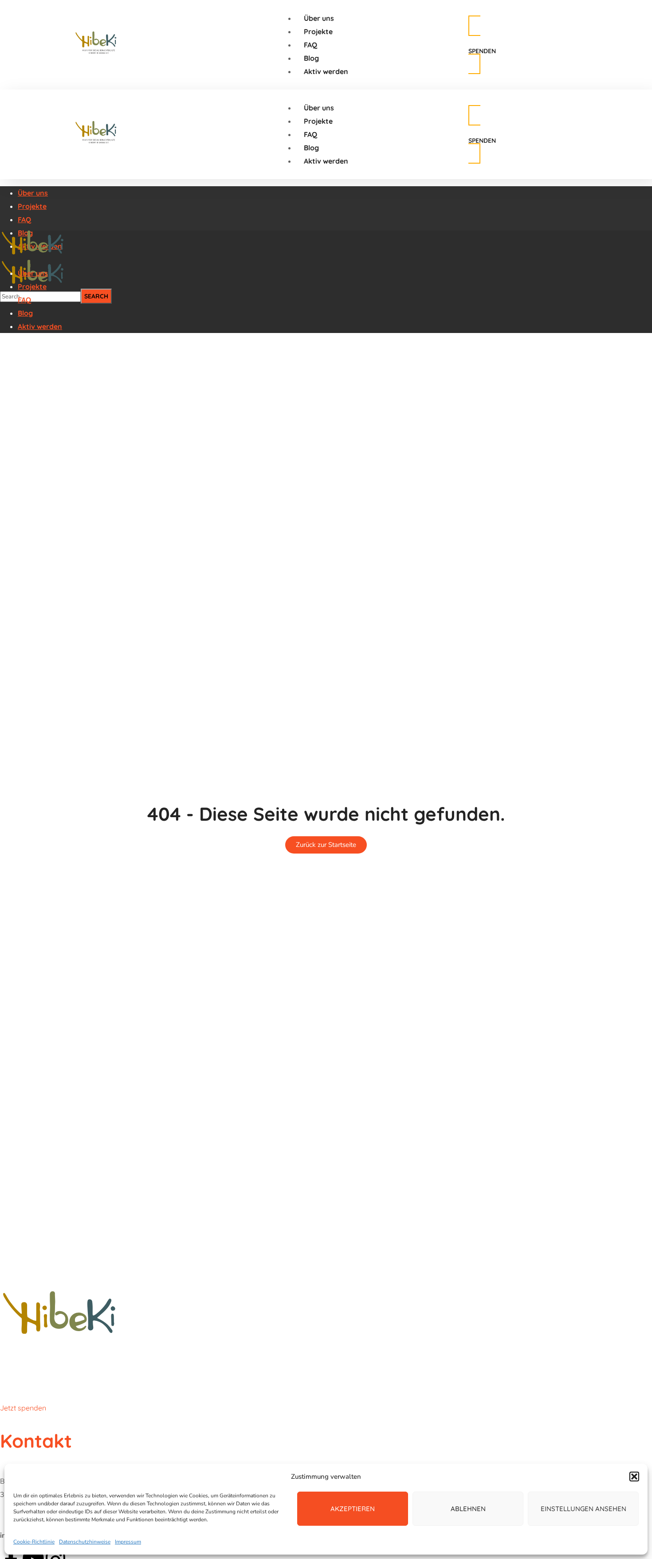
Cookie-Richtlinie (34, 1541)
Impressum (128, 1541)
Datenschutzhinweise (84, 1541)
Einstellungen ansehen (583, 1508)
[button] (634, 1476)
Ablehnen (468, 1508)
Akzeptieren (352, 1508)
